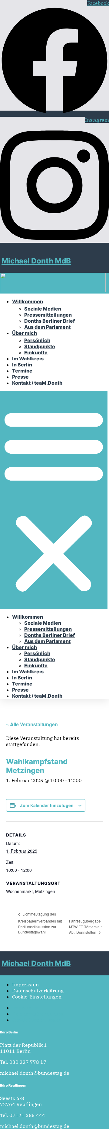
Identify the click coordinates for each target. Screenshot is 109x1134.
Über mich (24, 333)
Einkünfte (36, 352)
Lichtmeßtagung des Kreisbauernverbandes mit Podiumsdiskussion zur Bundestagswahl (40, 922)
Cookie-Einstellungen (36, 997)
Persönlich (37, 340)
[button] (53, 500)
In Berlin (22, 365)
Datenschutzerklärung (38, 991)
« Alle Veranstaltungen (32, 724)
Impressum (25, 984)
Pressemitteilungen (48, 315)
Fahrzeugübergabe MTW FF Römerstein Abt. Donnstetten (86, 926)
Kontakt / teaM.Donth (37, 383)
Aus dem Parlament (47, 327)
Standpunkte (39, 346)
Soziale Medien (42, 309)
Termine (22, 371)
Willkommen (27, 301)
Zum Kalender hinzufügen (47, 805)
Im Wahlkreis (28, 359)
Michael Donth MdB (36, 260)
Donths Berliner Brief (49, 321)
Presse (20, 377)
